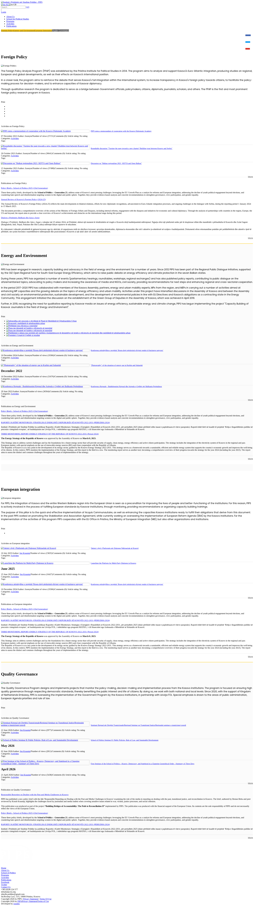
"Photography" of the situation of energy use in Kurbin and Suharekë (117, 365)
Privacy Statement (30, 899)
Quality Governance (60, 30)
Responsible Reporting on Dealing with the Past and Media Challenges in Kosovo (35, 795)
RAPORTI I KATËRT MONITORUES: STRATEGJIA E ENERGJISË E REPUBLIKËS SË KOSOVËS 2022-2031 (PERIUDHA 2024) (55, 422)
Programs (5, 875)
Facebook (5, 882)
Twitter (4, 885)
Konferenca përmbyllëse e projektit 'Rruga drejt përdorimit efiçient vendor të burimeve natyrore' (127, 350)
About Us (5, 870)
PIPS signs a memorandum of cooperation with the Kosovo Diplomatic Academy (121, 131)
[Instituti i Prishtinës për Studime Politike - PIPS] (21, 2)
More (250, 176)
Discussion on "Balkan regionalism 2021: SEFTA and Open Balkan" (116, 163)
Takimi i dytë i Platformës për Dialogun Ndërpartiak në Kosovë (115, 548)
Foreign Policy (7, 30)
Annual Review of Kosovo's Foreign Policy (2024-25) (23, 199)
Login (3, 12)
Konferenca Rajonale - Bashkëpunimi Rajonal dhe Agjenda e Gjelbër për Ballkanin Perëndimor (126, 387)
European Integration (43, 30)
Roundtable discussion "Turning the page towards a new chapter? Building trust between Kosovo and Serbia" (131, 148)
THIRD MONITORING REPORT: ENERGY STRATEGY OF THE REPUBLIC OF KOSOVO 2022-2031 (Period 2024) (50, 434)
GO (27, 7)
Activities (15, 138)
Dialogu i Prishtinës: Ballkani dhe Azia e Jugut (20, 218)
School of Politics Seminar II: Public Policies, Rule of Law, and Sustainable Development (124, 740)
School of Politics (8, 873)
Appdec (16, 904)
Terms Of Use (45, 899)
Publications (6, 880)
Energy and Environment (23, 30)
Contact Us (5, 887)
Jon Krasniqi (24, 553)
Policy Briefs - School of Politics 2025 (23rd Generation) (24, 188)
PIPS (19, 901)
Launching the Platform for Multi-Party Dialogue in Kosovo (113, 563)
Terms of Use (43, 901)
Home (3, 868)
